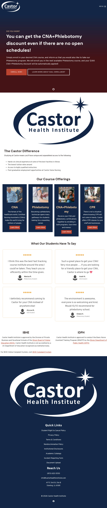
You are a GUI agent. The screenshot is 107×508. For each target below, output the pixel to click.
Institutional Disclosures (53, 449)
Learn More (14, 227)
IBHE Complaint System (41, 352)
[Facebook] (53, 501)
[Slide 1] (53, 89)
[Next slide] (103, 53)
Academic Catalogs (53, 454)
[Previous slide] (4, 53)
